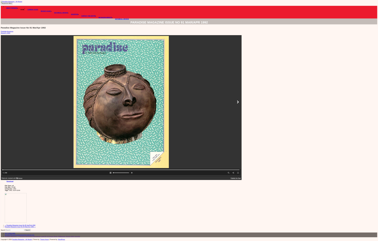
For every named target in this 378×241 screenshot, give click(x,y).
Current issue (32, 9)
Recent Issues (46, 11)
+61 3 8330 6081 (10, 233)
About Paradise (12, 8)
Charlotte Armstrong (7, 31)
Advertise (74, 14)
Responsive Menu (7, 3)
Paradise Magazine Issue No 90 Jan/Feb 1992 (20, 225)
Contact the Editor (88, 16)
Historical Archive (61, 13)
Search (3, 230)
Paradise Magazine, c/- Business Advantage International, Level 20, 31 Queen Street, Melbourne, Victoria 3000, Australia (42, 236)
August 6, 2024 (5, 33)
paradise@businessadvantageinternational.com (19, 235)
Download (10, 181)
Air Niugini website (105, 17)
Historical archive (122, 19)
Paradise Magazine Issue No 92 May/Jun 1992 (20, 227)
